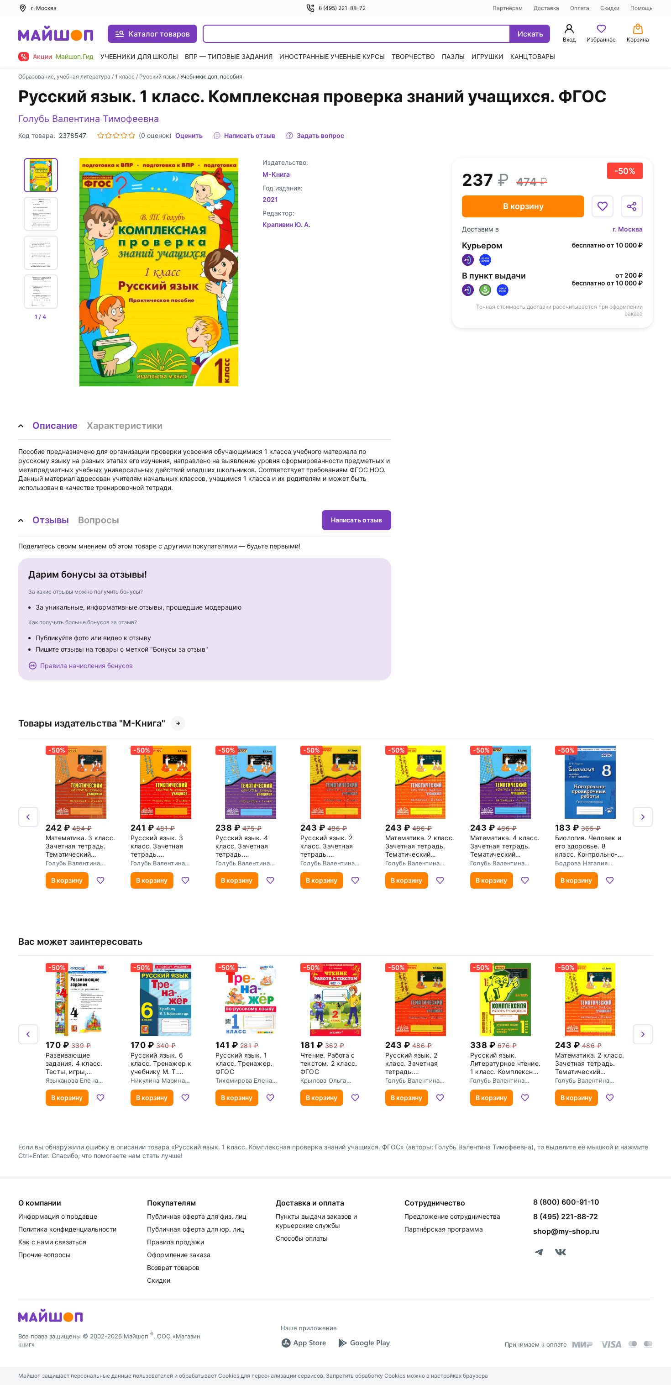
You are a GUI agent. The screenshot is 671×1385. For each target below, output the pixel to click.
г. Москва (628, 229)
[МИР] (582, 1345)
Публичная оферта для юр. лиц (195, 1229)
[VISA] (611, 1344)
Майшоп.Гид (75, 56)
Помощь (641, 8)
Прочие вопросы (44, 1255)
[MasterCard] (632, 1344)
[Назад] (28, 817)
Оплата (579, 8)
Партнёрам (508, 8)
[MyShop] (50, 1321)
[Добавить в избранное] (602, 206)
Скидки (609, 8)
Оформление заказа (178, 1255)
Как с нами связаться (52, 1242)
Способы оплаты (302, 1238)
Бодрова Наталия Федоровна (581, 863)
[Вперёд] (643, 817)
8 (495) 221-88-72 (342, 8)
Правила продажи (175, 1242)
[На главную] (55, 34)
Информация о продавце (57, 1216)
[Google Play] (363, 1343)
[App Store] (303, 1343)
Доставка (546, 8)
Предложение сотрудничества (452, 1216)
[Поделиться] (632, 206)
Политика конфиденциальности (67, 1229)
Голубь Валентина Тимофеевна (88, 118)
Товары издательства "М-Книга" (91, 723)
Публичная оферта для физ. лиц (196, 1216)
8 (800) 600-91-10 (566, 1201)
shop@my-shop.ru (566, 1231)
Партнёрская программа (443, 1229)
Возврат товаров (173, 1267)
